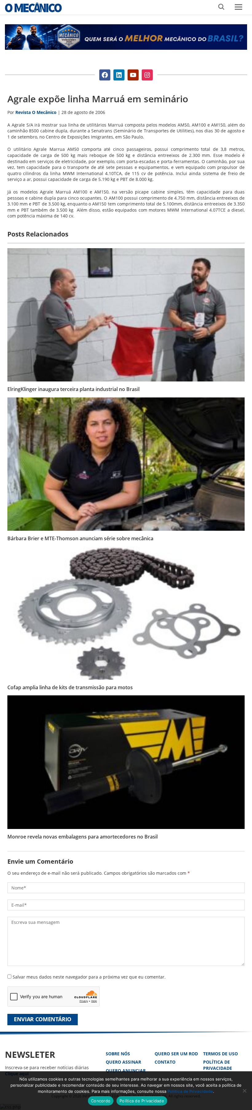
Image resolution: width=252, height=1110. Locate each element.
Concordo (100, 1100)
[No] (244, 1091)
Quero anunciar (126, 1070)
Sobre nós (118, 1054)
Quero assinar (123, 1062)
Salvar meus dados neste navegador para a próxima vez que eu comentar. (89, 977)
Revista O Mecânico (33, 7)
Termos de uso (220, 1054)
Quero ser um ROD (176, 1054)
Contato (165, 1062)
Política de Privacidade (217, 1065)
